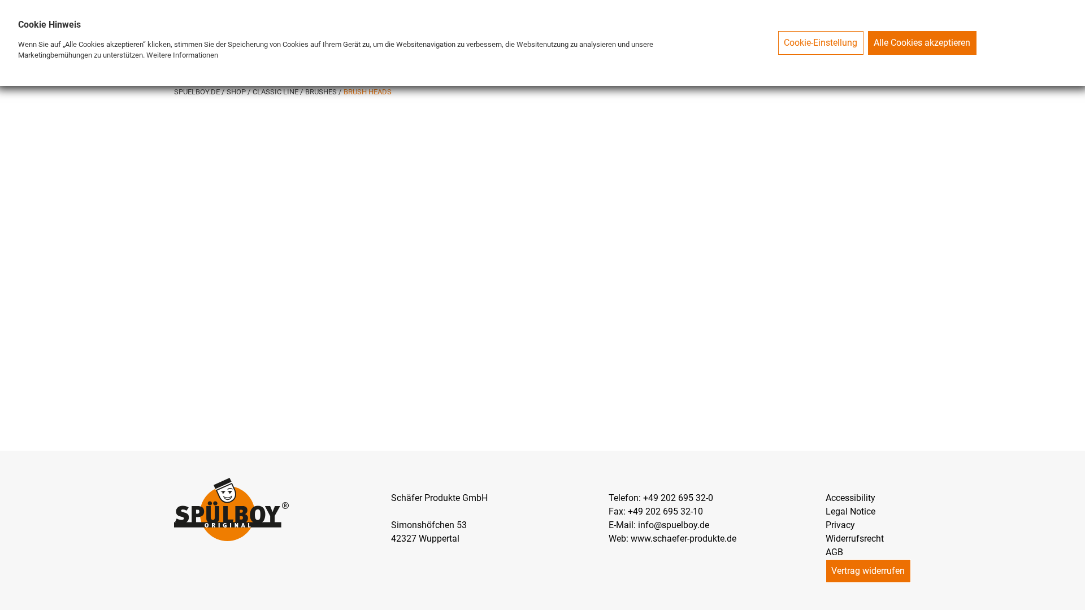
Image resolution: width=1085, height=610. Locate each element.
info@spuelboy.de (673, 525)
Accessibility (850, 498)
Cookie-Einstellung (820, 42)
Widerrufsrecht (855, 538)
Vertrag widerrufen (868, 570)
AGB (834, 552)
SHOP (237, 92)
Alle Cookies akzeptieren (922, 42)
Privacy (840, 525)
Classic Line (276, 92)
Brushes (321, 92)
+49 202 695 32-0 (678, 498)
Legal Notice (850, 511)
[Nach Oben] (1076, 601)
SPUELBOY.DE (198, 92)
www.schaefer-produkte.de (683, 538)
